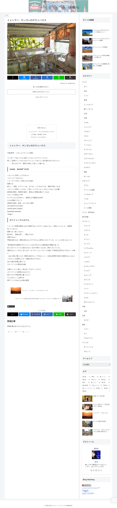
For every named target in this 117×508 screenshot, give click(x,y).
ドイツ (86, 289)
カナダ (86, 320)
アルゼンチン (88, 338)
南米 (83, 324)
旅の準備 (85, 217)
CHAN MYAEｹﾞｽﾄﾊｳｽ (39, 134)
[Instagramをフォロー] (96, 470)
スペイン (87, 239)
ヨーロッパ (86, 221)
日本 (85, 91)
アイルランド (88, 284)
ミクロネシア (88, 194)
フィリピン (88, 145)
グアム (86, 185)
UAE (85, 311)
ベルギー (87, 262)
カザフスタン (88, 154)
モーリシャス (88, 347)
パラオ (86, 199)
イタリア (87, 257)
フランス (87, 226)
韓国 (85, 172)
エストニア (88, 275)
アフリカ (85, 342)
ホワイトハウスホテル (39, 137)
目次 (39, 128)
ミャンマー (11, 306)
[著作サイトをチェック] (91, 470)
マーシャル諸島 (89, 190)
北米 (83, 315)
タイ (85, 86)
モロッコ (87, 351)
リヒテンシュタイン (91, 293)
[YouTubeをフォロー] (99, 470)
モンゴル (87, 176)
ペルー (86, 329)
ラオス (86, 136)
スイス (86, 235)
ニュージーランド (90, 203)
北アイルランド (89, 302)
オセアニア (86, 181)
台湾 (85, 113)
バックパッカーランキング (90, 488)
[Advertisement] (41, 111)
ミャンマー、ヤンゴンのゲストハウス (42, 131)
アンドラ (87, 244)
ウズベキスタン (89, 158)
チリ (85, 333)
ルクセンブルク (89, 266)
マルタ (86, 298)
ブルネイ (87, 131)
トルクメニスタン (90, 163)
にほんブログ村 (87, 493)
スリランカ (88, 149)
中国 (85, 118)
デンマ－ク (88, 253)
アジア (84, 82)
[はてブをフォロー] (94, 470)
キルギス (87, 167)
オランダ (87, 280)
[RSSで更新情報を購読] (101, 470)
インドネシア (88, 104)
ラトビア (87, 271)
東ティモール (88, 109)
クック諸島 (88, 208)
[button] (70, 78)
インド (86, 95)
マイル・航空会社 (88, 212)
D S (96, 462)
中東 (83, 306)
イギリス (87, 230)
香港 (85, 100)
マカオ (86, 122)
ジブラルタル (88, 248)
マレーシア (88, 140)
